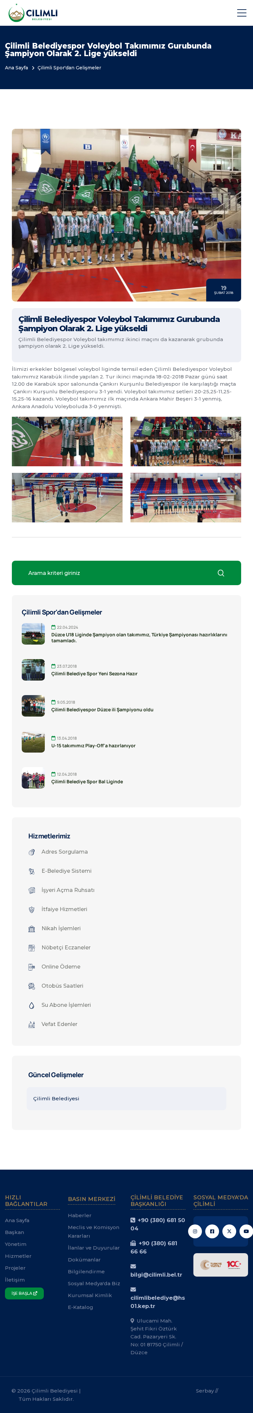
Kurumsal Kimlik (90, 1295)
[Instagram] (195, 1231)
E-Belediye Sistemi (67, 871)
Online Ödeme (61, 967)
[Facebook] (212, 1231)
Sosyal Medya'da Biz (94, 1283)
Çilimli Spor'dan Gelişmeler (69, 68)
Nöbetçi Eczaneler (66, 947)
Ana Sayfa (16, 68)
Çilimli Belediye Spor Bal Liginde (87, 782)
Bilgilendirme (86, 1271)
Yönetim (15, 1244)
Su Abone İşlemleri (66, 1005)
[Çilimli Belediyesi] (33, 12)
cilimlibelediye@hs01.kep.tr (157, 1301)
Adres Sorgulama (65, 852)
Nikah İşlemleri (61, 928)
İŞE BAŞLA (22, 1293)
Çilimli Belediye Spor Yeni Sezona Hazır (94, 674)
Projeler (15, 1268)
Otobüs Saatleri (62, 986)
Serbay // (207, 1391)
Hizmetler (18, 1256)
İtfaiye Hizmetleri (64, 909)
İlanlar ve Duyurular (94, 1248)
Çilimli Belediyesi (56, 1098)
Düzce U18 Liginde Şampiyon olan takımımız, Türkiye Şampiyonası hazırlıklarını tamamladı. (139, 638)
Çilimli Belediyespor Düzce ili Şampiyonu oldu (102, 710)
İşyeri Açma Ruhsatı (68, 890)
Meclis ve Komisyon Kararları (93, 1231)
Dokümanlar (84, 1259)
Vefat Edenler (59, 1024)
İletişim (15, 1280)
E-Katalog (80, 1307)
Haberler (80, 1215)
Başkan (14, 1232)
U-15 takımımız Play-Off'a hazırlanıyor (93, 746)
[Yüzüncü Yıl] (221, 1264)
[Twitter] (229, 1231)
